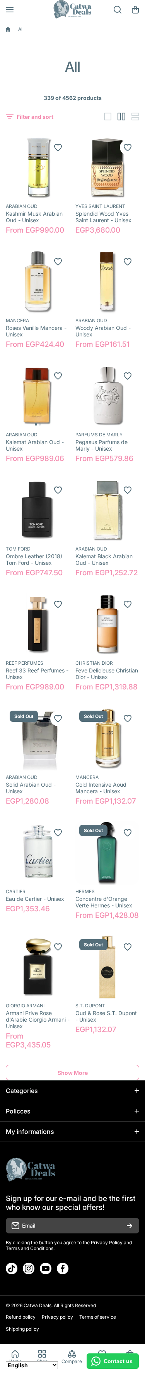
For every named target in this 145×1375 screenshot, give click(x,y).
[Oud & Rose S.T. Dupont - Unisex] (107, 967)
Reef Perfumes (24, 663)
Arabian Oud (22, 206)
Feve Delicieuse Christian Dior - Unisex (106, 673)
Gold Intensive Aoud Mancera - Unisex (100, 787)
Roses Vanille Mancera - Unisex (36, 331)
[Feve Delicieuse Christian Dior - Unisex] (107, 624)
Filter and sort (35, 116)
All (21, 29)
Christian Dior (94, 663)
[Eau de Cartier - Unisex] (38, 853)
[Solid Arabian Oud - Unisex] (38, 738)
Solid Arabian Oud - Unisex (31, 787)
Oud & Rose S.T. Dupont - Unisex (106, 1016)
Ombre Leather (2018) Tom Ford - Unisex (34, 559)
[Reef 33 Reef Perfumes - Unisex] (38, 624)
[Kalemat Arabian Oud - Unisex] (38, 396)
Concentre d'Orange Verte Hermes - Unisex (103, 902)
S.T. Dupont (90, 1005)
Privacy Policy (107, 1242)
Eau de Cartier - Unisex (35, 898)
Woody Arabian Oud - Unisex (103, 331)
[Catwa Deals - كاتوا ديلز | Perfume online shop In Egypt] (72, 9)
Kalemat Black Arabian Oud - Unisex (104, 559)
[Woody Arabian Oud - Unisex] (107, 282)
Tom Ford (18, 549)
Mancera (17, 320)
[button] (135, 10)
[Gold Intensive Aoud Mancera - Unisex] (107, 738)
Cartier (16, 891)
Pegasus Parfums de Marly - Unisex (101, 445)
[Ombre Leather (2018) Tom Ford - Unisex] (38, 510)
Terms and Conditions (29, 1248)
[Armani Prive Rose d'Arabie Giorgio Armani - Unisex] (38, 967)
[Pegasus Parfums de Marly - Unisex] (107, 396)
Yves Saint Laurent (100, 206)
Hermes (85, 891)
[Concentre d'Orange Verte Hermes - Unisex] (107, 853)
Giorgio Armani (25, 1005)
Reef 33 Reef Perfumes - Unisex (37, 673)
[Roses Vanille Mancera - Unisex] (38, 282)
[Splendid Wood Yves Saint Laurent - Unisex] (107, 167)
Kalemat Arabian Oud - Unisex (35, 445)
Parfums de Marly (99, 435)
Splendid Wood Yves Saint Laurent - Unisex (103, 216)
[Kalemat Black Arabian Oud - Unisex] (107, 510)
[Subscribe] (129, 1225)
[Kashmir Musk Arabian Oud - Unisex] (38, 167)
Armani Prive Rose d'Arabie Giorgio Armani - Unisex (38, 1019)
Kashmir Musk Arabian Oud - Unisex (34, 216)
